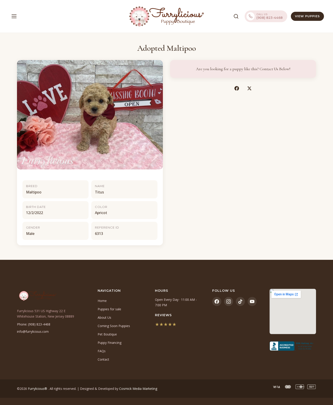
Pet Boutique (107, 334)
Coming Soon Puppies (114, 326)
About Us (104, 317)
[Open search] (236, 16)
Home (102, 301)
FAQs (102, 351)
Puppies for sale (109, 309)
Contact (103, 359)
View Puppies (307, 16)
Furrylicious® (38, 388)
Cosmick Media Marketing (138, 388)
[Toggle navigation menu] (14, 16)
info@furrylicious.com (33, 331)
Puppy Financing (109, 342)
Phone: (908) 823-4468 (33, 324)
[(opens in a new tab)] (293, 346)
